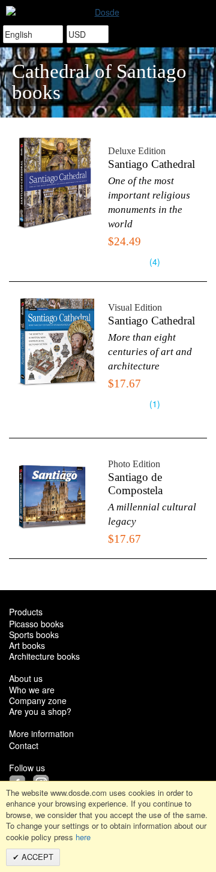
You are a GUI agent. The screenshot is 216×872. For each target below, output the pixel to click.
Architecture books (44, 656)
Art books (27, 645)
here (83, 837)
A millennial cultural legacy (152, 514)
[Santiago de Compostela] (55, 496)
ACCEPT (36, 856)
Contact (23, 745)
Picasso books (36, 624)
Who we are (32, 690)
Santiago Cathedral (151, 164)
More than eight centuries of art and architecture (150, 352)
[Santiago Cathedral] (55, 183)
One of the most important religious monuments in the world (149, 202)
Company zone (38, 700)
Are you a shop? (40, 711)
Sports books (34, 635)
